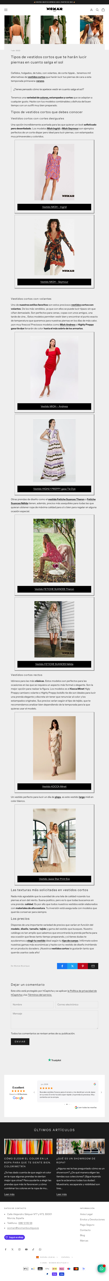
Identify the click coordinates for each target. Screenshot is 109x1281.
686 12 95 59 (25, 1223)
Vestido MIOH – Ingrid (54, 207)
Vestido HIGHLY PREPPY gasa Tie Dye (54, 488)
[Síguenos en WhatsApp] (40, 1249)
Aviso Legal (86, 1214)
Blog (82, 1235)
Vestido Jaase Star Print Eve (54, 879)
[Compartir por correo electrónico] (93, 966)
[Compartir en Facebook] (62, 966)
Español (66, 1257)
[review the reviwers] (95, 1084)
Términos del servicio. (40, 994)
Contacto (85, 1230)
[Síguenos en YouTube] (26, 1249)
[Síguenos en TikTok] (33, 1249)
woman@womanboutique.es (23, 1228)
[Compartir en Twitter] (72, 966)
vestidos (76, 304)
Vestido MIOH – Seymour (54, 281)
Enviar (20, 1041)
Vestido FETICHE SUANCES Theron (54, 589)
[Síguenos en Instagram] (19, 1249)
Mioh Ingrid (53, 128)
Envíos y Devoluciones (92, 1219)
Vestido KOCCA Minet (54, 786)
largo (82, 797)
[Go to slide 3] (67, 1104)
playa (58, 797)
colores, (44, 97)
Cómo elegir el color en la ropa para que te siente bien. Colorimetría (27, 1162)
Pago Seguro (87, 1224)
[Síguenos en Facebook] (5, 1249)
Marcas (84, 1240)
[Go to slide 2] (65, 1104)
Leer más (9, 1194)
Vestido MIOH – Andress (54, 406)
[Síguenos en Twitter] (12, 1249)
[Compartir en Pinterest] (83, 966)
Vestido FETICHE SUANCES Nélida (54, 664)
